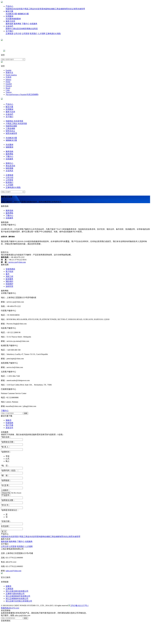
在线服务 (33, 24)
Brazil (8, 88)
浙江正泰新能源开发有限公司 (18, 596)
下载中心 (25, 24)
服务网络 (17, 24)
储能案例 (17, 19)
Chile (8, 90)
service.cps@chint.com (17, 262)
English (8, 70)
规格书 (8, 420)
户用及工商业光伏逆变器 (33, 9)
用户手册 (9, 425)
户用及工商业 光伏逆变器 (16, 124)
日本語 (8, 77)
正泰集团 (9, 34)
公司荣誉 (25, 34)
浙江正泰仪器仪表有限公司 (17, 591)
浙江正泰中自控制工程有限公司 (19, 601)
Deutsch (9, 86)
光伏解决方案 (11, 14)
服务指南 (9, 24)
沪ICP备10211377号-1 (79, 605)
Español (9, 84)
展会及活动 (18, 29)
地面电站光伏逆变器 (14, 9)
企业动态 (9, 26)
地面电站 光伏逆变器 (14, 121)
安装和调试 (10, 269)
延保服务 (9, 279)
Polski (8, 82)
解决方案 (9, 11)
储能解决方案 (23, 14)
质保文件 (9, 428)
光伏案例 (9, 19)
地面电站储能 (49, 9)
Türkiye (9, 92)
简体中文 (9, 73)
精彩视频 (26, 29)
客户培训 (9, 271)
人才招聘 (41, 34)
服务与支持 (10, 21)
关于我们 (9, 31)
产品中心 (9, 6)
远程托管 (9, 286)
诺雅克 (8, 586)
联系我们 (33, 34)
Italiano (8, 80)
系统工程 (9, 276)
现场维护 (9, 284)
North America (11, 75)
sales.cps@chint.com (13, 571)
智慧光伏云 (69, 9)
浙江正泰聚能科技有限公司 (17, 599)
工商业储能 (59, 9)
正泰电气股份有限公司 (15, 594)
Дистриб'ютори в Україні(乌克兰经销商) (22, 94)
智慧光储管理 (79, 9)
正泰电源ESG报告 (53, 34)
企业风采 (34, 29)
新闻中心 (9, 29)
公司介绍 (17, 34)
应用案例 (9, 16)
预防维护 (9, 281)
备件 (7, 274)
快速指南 (9, 423)
